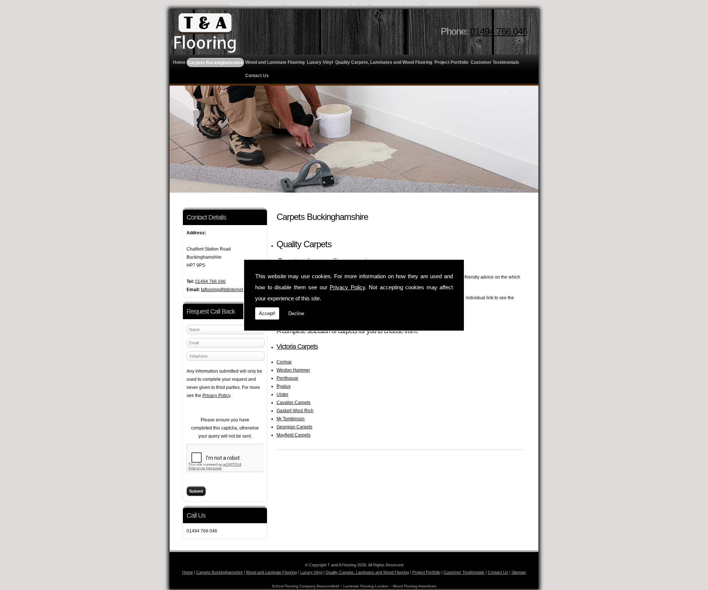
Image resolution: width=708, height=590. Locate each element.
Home (179, 62)
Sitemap (518, 572)
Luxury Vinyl (320, 62)
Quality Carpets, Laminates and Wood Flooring (383, 62)
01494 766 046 (498, 31)
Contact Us (257, 75)
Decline (296, 313)
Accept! (267, 313)
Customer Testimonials (495, 62)
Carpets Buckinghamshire (215, 62)
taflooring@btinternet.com (227, 289)
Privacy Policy (347, 287)
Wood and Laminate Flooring (275, 62)
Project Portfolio (451, 62)
